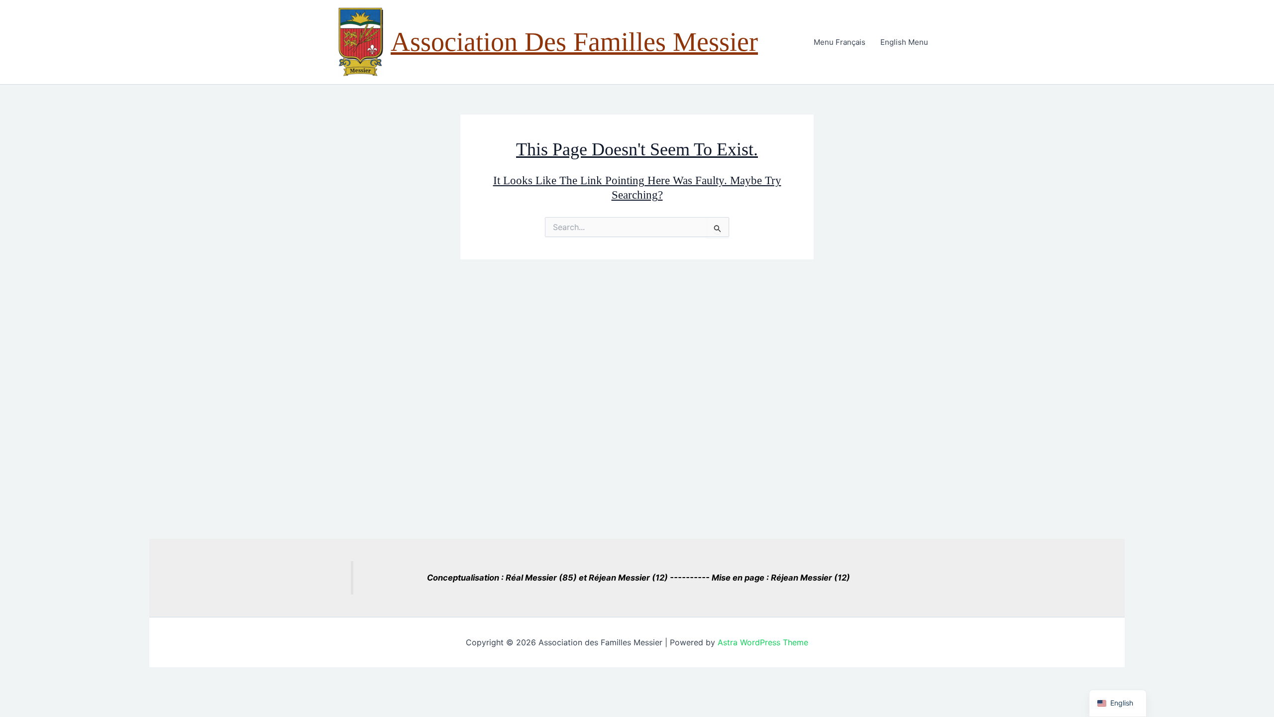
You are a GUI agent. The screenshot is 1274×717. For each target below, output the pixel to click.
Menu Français (839, 42)
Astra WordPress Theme (763, 642)
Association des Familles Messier (574, 42)
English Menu (904, 42)
